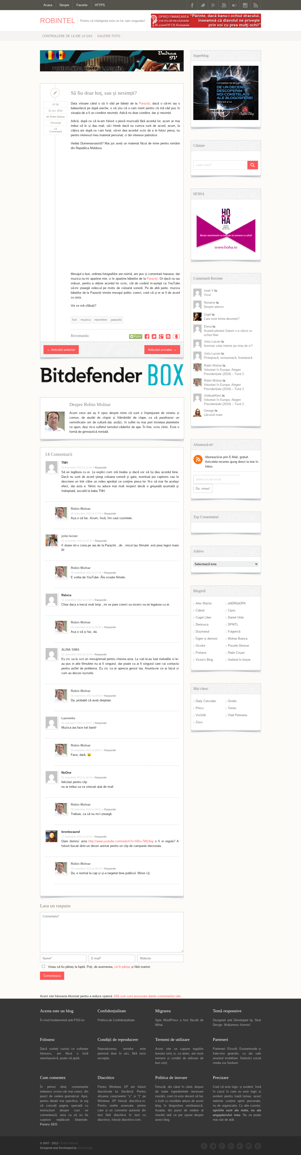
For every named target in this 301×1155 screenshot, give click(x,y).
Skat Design (85, 1148)
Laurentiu (68, 718)
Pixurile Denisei (238, 645)
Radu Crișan (236, 652)
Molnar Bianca (237, 638)
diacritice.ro (137, 1101)
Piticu (199, 708)
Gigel (207, 314)
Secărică (127, 1091)
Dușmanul (202, 631)
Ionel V (209, 290)
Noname (209, 302)
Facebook (192, 5)
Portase (201, 652)
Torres (232, 708)
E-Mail (168, 336)
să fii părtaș (122, 967)
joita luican (212, 341)
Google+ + (161, 336)
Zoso (199, 722)
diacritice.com (131, 1119)
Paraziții (144, 103)
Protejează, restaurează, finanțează (228, 357)
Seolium (232, 1063)
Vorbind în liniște (239, 659)
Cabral (200, 610)
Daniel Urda (236, 617)
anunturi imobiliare (225, 1058)
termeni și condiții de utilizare (176, 1058)
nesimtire (101, 319)
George (209, 410)
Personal (56, 122)
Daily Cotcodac (206, 701)
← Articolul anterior (61, 350)
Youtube (224, 5)
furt (74, 319)
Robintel (57, 20)
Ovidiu (232, 701)
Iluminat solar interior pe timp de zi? (228, 346)
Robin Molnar (81, 508)
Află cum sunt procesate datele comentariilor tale (147, 996)
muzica (86, 319)
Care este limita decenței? (221, 319)
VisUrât (201, 715)
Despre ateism (214, 307)
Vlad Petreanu (237, 715)
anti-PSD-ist (76, 1020)
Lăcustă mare (213, 415)
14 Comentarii (55, 130)
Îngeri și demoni (206, 638)
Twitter (203, 5)
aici (126, 1053)
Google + (213, 5)
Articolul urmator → (162, 350)
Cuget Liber (203, 617)
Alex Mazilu (204, 603)
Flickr (234, 5)
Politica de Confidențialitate (116, 1020)
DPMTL (233, 624)
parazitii (116, 319)
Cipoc (232, 610)
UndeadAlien (212, 395)
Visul (207, 295)
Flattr (176, 336)
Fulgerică (234, 631)
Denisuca (202, 624)
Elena (208, 326)
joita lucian (69, 536)
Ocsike (200, 645)
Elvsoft (232, 1049)
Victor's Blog (204, 659)
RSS (255, 5)
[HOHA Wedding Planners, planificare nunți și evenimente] (226, 252)
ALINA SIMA (70, 649)
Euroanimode (248, 1049)
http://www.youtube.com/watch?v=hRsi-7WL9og (120, 841)
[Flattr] (135, 336)
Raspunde (101, 467)
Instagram (245, 5)
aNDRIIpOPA (237, 603)
